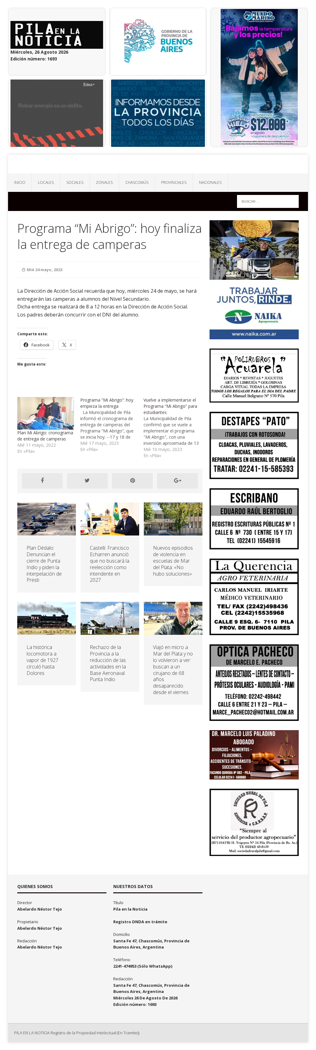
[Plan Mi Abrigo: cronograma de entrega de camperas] (45, 413)
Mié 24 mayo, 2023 (44, 269)
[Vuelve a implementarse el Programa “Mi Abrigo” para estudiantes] (175, 428)
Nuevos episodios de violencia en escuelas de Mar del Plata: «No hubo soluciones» (173, 560)
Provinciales (173, 182)
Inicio (19, 182)
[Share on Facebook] (42, 481)
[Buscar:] (268, 201)
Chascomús (136, 182)
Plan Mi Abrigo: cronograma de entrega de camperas (45, 436)
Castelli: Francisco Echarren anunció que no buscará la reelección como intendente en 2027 (109, 563)
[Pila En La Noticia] (158, 164)
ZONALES (104, 182)
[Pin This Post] (132, 481)
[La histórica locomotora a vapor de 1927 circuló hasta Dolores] (46, 631)
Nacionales (210, 182)
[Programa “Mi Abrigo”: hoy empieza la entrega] (111, 425)
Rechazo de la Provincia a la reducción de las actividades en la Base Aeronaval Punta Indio (108, 663)
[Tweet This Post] (87, 481)
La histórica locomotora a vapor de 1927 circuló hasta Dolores (42, 660)
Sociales (74, 182)
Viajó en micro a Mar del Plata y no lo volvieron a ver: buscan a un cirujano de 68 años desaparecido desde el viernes (173, 670)
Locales (46, 182)
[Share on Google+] (177, 481)
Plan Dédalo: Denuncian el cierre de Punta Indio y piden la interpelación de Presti (44, 563)
